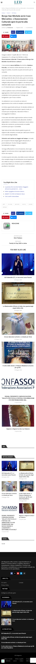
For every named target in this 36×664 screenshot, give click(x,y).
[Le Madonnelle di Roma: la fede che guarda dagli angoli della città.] (18, 293)
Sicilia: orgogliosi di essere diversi (14, 191)
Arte (4, 204)
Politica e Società (8, 659)
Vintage (5, 207)
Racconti (17, 204)
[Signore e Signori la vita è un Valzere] (18, 416)
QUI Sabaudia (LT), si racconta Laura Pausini (18, 277)
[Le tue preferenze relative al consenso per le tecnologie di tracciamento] (3, 661)
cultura (10, 204)
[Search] (34, 2)
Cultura (21, 661)
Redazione (10, 27)
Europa (28, 659)
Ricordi (30, 204)
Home (3, 8)
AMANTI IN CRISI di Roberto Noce (15, 194)
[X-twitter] (15, 573)
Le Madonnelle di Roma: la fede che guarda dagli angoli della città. (26, 474)
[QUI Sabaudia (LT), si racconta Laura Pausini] (18, 264)
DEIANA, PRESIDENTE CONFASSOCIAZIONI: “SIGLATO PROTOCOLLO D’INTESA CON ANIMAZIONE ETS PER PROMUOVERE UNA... (18, 398)
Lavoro (15, 661)
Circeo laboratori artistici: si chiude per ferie (18, 337)
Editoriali (28, 661)
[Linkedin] (21, 573)
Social (3, 543)
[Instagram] (24, 573)
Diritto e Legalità (19, 659)
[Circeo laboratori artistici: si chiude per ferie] (18, 324)
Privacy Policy (5, 585)
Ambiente (8, 661)
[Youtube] (18, 573)
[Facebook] (11, 573)
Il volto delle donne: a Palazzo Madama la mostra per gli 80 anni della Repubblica (25, 496)
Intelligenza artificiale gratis (8, 593)
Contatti (21, 582)
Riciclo (24, 204)
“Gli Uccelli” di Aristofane (12, 196)
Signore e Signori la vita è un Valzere (18, 429)
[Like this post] (13, 32)
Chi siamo (4, 582)
